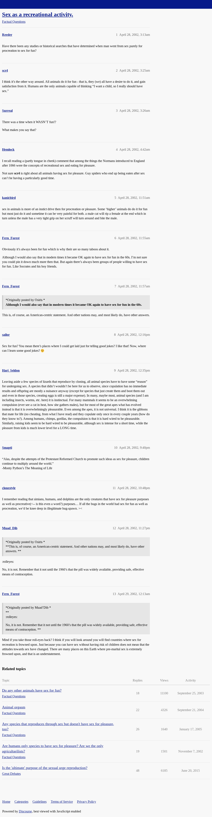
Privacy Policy (86, 801)
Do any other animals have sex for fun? (31, 690)
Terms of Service (62, 801)
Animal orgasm (13, 707)
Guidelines (40, 801)
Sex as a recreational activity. (37, 14)
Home (6, 801)
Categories (21, 801)
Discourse (25, 811)
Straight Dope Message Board (21, 4)
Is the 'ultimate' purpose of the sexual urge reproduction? (44, 768)
